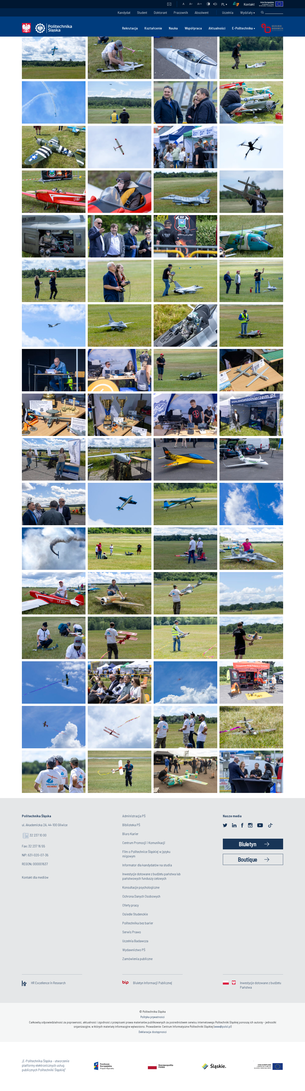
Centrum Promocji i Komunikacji (143, 842)
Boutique (247, 859)
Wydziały (246, 12)
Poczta (169, 4)
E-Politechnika (242, 28)
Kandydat (124, 12)
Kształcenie (153, 28)
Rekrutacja (130, 28)
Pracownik (181, 12)
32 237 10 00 (38, 835)
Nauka (173, 28)
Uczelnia (227, 12)
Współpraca (193, 28)
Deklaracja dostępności (153, 1032)
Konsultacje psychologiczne (140, 887)
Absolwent (202, 12)
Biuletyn (247, 843)
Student (142, 12)
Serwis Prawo (131, 932)
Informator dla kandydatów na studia (147, 865)
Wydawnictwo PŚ (133, 950)
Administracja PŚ (134, 816)
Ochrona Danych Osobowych (141, 896)
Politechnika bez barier (137, 923)
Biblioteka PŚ (131, 825)
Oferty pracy (130, 905)
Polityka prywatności (152, 1017)
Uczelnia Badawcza (135, 941)
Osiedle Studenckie (135, 914)
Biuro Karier (130, 834)
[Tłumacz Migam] (237, 4)
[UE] (269, 4)
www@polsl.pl (222, 1026)
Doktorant (160, 12)
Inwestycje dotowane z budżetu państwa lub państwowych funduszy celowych (151, 876)
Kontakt (249, 4)
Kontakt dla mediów (35, 877)
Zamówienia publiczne (137, 958)
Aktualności (217, 28)
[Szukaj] (262, 12)
